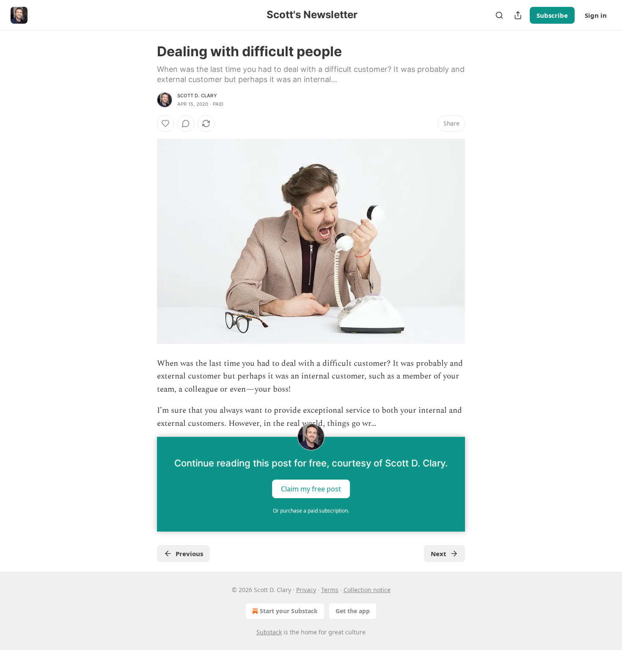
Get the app (353, 611)
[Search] (499, 15)
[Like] (165, 123)
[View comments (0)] (185, 123)
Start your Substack (289, 611)
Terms (330, 590)
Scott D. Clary (197, 96)
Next (438, 553)
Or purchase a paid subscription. (311, 510)
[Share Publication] (517, 15)
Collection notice (367, 590)
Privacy (306, 590)
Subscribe (552, 15)
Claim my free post (311, 489)
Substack (269, 632)
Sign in (596, 15)
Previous (189, 553)
